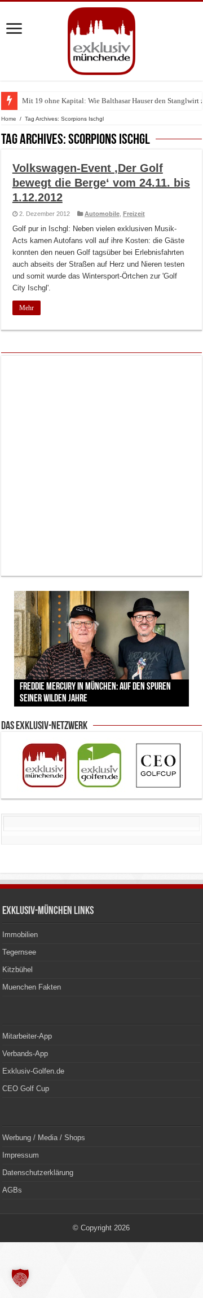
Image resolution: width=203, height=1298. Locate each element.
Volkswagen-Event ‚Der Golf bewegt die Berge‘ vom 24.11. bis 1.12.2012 (101, 183)
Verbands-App (25, 1053)
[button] (20, 1277)
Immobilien (20, 934)
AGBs (12, 1190)
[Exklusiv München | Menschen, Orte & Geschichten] (101, 38)
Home (8, 119)
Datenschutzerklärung (37, 1172)
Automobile (102, 213)
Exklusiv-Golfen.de (33, 1071)
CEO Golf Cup (25, 1088)
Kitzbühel (17, 969)
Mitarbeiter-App (27, 1036)
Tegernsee (19, 952)
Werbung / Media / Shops (43, 1137)
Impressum (20, 1155)
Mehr (26, 308)
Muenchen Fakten (31, 987)
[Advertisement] (101, 465)
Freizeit (134, 213)
